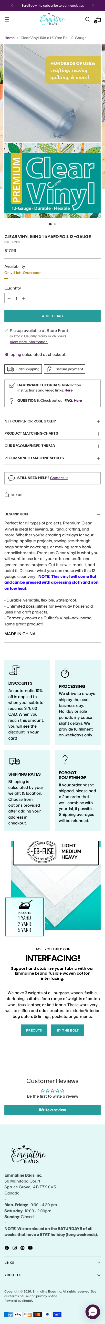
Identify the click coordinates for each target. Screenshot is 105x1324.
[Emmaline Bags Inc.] (52, 19)
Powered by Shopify (18, 1300)
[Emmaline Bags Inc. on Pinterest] (23, 1248)
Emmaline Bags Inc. (47, 1291)
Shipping (12, 354)
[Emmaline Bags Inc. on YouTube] (31, 1248)
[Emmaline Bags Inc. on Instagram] (15, 1248)
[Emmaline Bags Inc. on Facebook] (7, 1248)
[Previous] (12, 5)
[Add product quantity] (23, 298)
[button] (92, 1311)
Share (16, 495)
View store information (29, 341)
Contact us (59, 477)
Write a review (52, 1110)
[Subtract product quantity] (9, 298)
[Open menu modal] (7, 19)
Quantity (12, 288)
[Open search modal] (88, 19)
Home (9, 37)
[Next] (93, 5)
